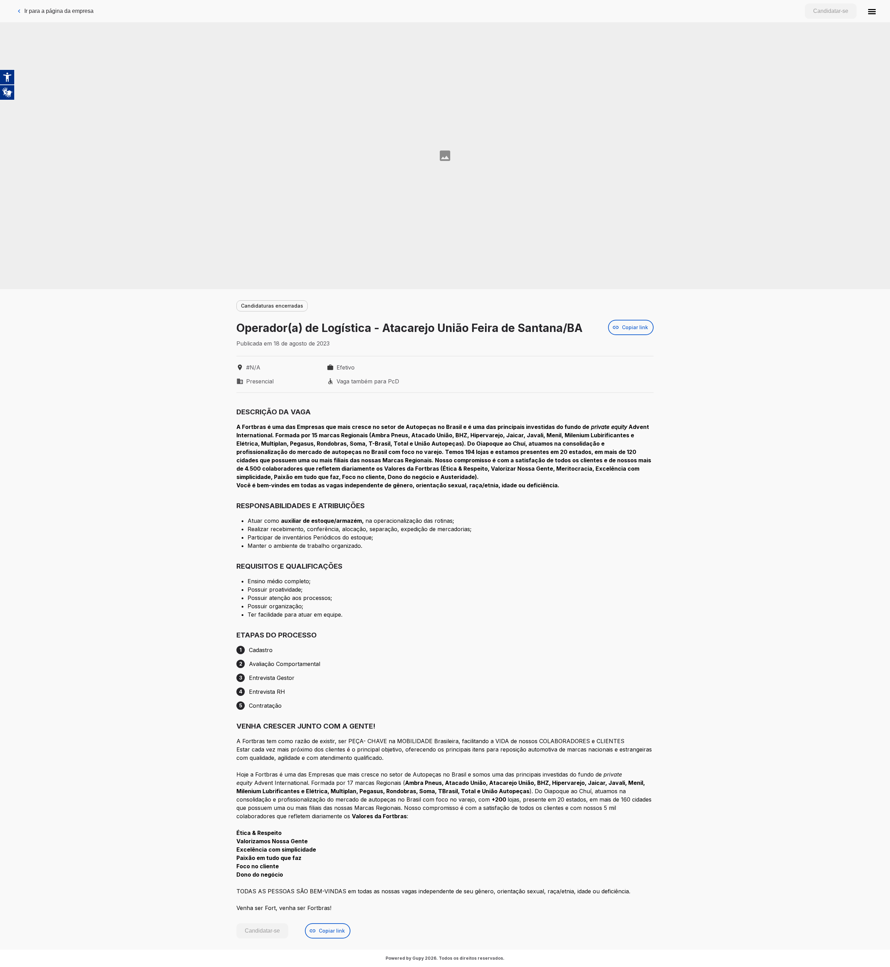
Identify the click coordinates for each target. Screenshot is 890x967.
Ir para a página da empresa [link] (59, 11)
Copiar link (635, 327)
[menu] (872, 11)
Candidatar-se (830, 11)
